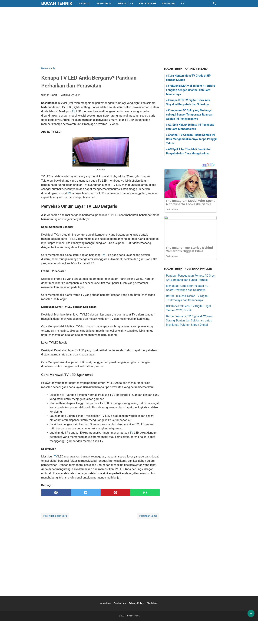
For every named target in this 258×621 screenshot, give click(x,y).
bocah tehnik (56, 3)
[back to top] (250, 613)
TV (73, 111)
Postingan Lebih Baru (55, 515)
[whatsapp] (145, 492)
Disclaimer (152, 603)
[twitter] (86, 492)
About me (105, 603)
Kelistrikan (147, 3)
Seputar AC (104, 3)
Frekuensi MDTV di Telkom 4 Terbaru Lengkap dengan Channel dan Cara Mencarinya (190, 90)
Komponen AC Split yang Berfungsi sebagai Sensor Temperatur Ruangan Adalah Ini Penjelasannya (189, 114)
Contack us (120, 603)
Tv (182, 3)
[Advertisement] (129, 36)
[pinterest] (115, 492)
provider (168, 3)
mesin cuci (125, 3)
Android (84, 3)
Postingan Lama (148, 515)
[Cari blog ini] (215, 3)
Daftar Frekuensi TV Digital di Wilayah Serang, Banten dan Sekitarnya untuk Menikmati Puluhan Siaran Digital (189, 320)
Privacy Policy (136, 603)
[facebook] (56, 492)
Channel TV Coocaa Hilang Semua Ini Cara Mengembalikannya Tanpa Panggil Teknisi (191, 139)
